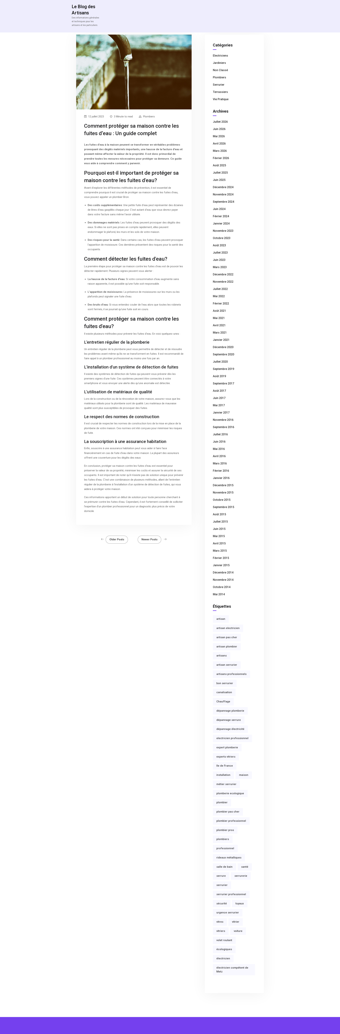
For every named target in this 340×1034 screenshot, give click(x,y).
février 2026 (221, 158)
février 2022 (221, 303)
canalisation (224, 692)
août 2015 (219, 514)
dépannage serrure (228, 720)
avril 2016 (219, 456)
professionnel (225, 848)
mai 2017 (219, 405)
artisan (220, 618)
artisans (221, 655)
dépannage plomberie (230, 710)
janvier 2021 (221, 340)
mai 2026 (219, 136)
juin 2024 (219, 209)
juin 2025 (219, 180)
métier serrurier (226, 784)
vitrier (235, 921)
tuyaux (240, 903)
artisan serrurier (226, 664)
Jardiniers (219, 63)
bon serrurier (224, 683)
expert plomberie (227, 747)
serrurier (222, 885)
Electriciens (220, 55)
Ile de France (224, 765)
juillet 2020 (220, 361)
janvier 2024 (221, 223)
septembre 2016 (223, 427)
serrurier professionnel (231, 894)
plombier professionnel (231, 820)
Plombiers (149, 116)
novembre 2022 (223, 281)
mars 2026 (220, 151)
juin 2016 (219, 441)
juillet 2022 (220, 289)
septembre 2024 (223, 201)
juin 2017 (219, 398)
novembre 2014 (223, 579)
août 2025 (219, 165)
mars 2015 (220, 550)
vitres (219, 921)
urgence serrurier (227, 912)
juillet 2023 (220, 252)
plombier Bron (120, 197)
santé (244, 866)
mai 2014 (219, 594)
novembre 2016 (223, 420)
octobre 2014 (221, 587)
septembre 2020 (223, 354)
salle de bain (224, 866)
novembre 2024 (223, 194)
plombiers (222, 839)
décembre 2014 (223, 572)
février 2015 (221, 558)
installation (223, 775)
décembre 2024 (223, 187)
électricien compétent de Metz (232, 969)
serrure (221, 875)
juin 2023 (219, 260)
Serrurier (218, 84)
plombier (222, 802)
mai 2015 (219, 536)
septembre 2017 (223, 383)
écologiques (224, 949)
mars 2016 (220, 463)
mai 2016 (219, 449)
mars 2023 (220, 267)
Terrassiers (220, 92)
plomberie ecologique (230, 793)
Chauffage (223, 701)
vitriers (220, 931)
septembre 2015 (223, 507)
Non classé (220, 70)
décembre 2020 (223, 347)
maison (243, 775)
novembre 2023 (223, 230)
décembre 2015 (223, 485)
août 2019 (219, 376)
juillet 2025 (220, 172)
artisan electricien (228, 628)
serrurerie (240, 875)
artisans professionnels (231, 674)
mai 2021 (219, 318)
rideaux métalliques (228, 857)
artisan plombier (226, 646)
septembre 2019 (223, 369)
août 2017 (219, 390)
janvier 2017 (221, 412)
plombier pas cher (227, 811)
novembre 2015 (223, 492)
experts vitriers (225, 756)
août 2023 (219, 245)
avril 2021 (219, 325)
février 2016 (221, 470)
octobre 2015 (221, 499)
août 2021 (219, 310)
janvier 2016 (221, 478)
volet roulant (224, 940)
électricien (223, 958)
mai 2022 (219, 296)
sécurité (221, 903)
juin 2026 (219, 129)
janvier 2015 (221, 565)
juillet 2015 (220, 521)
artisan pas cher (226, 637)
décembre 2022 (223, 274)
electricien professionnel (232, 738)
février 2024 (221, 216)
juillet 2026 (220, 121)
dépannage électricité (230, 729)
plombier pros (225, 830)
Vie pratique (220, 99)
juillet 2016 (220, 434)
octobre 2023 (221, 238)
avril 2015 (219, 543)
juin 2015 (219, 529)
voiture (238, 931)
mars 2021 (220, 332)
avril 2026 (219, 143)
